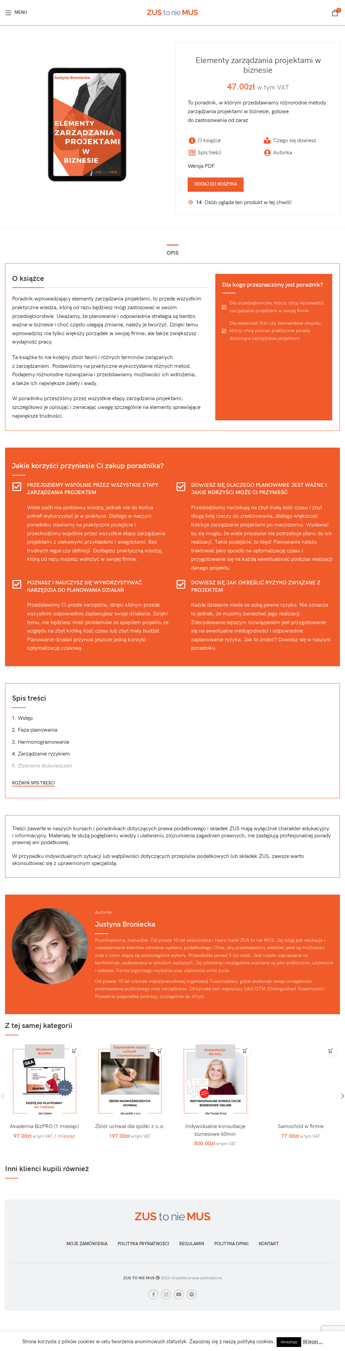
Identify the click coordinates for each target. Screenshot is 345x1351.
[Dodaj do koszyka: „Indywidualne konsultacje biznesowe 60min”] (245, 1051)
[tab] (173, 252)
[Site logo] (172, 12)
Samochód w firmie (300, 1126)
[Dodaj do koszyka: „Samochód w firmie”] (331, 1051)
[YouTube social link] (179, 1294)
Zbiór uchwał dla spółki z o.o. (130, 1126)
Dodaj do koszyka (215, 184)
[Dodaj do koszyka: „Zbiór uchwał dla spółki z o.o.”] (160, 1051)
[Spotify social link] (192, 1294)
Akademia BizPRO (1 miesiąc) (44, 1126)
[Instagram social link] (166, 1294)
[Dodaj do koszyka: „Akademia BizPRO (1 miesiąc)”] (75, 1051)
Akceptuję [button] (289, 1342)
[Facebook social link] (153, 1294)
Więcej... (313, 1342)
